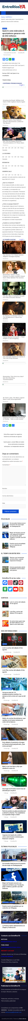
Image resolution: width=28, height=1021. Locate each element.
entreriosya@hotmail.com (13, 1012)
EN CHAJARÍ (5, 921)
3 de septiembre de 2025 (10, 52)
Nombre (4, 488)
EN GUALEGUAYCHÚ (7, 859)
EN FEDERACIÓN (12, 921)
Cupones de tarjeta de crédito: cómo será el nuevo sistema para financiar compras (12, 836)
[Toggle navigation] (8, 13)
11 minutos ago (7, 652)
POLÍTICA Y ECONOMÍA (7, 688)
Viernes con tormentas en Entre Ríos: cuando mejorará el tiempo (17, 559)
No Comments (7, 54)
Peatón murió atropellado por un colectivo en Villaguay (17, 545)
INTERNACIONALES (6, 762)
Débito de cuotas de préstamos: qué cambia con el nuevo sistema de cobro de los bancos (14, 720)
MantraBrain (22, 1018)
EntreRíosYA (21, 52)
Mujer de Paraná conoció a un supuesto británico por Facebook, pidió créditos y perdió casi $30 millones (18, 536)
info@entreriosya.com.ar (9, 941)
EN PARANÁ (5, 738)
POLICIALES (14, 859)
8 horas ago (6, 700)
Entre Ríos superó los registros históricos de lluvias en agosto (13, 435)
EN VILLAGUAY (6, 902)
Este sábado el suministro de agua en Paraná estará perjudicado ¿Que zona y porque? (13, 744)
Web (3, 503)
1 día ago (6, 793)
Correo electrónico (7, 496)
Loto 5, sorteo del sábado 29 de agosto (17, 602)
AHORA (4, 784)
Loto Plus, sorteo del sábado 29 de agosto (16, 612)
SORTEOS (5, 28)
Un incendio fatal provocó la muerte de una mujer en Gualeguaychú (18, 524)
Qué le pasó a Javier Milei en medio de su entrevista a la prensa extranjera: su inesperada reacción (14, 444)
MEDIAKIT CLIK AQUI (7, 950)
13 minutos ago (7, 674)
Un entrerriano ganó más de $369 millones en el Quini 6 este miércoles (17, 622)
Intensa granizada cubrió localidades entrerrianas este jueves (17, 568)
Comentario (6, 465)
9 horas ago (6, 748)
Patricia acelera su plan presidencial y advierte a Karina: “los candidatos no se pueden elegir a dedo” (14, 812)
